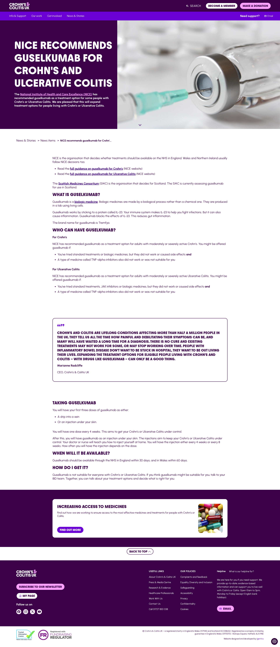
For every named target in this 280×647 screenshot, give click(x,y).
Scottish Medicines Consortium (78, 183)
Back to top (138, 551)
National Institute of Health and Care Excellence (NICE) (56, 94)
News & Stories (26, 140)
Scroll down (140, 125)
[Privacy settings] (274, 641)
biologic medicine (86, 201)
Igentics (260, 639)
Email (270, 16)
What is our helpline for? (241, 571)
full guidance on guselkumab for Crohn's (96, 168)
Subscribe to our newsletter (40, 587)
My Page (28, 596)
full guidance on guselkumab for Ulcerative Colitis (103, 174)
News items (48, 140)
